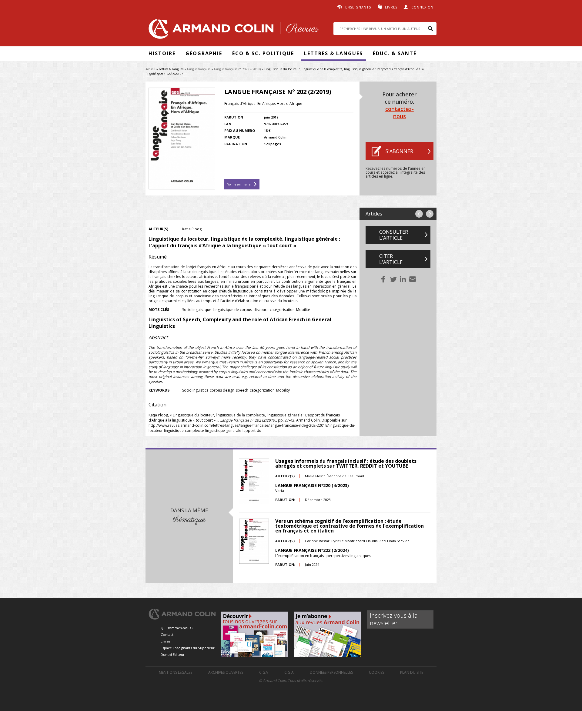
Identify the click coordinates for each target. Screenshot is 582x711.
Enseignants (358, 7)
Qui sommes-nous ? (177, 628)
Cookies (376, 672)
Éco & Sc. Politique (263, 53)
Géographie (204, 53)
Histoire (162, 53)
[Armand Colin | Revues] (232, 30)
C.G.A (289, 672)
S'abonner (399, 151)
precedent (419, 214)
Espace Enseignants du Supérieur (188, 648)
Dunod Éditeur (173, 654)
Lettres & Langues (333, 53)
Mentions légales (175, 672)
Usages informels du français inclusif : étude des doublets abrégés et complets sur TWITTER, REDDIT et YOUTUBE (345, 463)
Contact (167, 634)
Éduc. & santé (394, 53)
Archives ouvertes (225, 672)
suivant (429, 214)
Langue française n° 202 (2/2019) (237, 69)
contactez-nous (399, 112)
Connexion (422, 7)
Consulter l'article (393, 235)
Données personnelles (331, 672)
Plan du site (411, 672)
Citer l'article (391, 259)
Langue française (198, 69)
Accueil (150, 69)
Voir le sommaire (238, 184)
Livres (391, 7)
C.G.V (263, 672)
